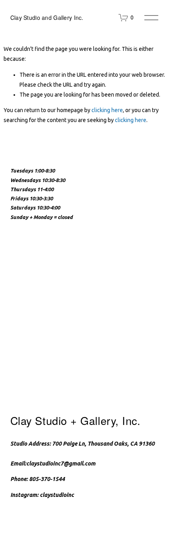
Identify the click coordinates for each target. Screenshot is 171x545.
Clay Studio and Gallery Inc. (47, 17)
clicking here (107, 110)
